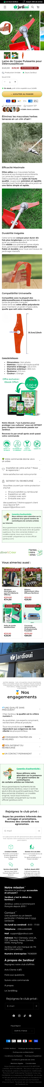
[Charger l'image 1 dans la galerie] (7, 55)
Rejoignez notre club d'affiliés (19, 964)
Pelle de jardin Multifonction (10, 626)
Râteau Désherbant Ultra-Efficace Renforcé (31, 591)
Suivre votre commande (17, 980)
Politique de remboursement (30, 1048)
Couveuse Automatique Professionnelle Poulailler (30, 628)
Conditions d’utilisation (13, 1056)
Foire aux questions (14, 975)
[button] (5, 7)
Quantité (6, 77)
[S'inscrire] (38, 831)
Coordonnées (31, 1063)
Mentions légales (17, 1063)
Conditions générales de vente (23, 1060)
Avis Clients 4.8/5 (13, 969)
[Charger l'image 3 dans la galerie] (23, 55)
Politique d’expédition (33, 1056)
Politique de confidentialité (23, 1052)
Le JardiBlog (11, 990)
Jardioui (13, 1048)
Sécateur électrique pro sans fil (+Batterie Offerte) (11, 592)
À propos (9, 985)
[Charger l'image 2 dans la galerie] (15, 55)
